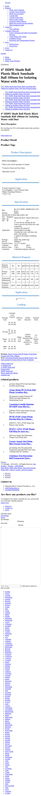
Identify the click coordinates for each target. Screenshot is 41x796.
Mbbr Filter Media (16, 468)
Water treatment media (16, 25)
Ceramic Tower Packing (17, 12)
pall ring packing (26, 470)
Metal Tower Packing (16, 14)
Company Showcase (12, 31)
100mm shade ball (7, 363)
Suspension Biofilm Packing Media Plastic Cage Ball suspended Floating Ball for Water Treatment (19, 359)
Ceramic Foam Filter (16, 17)
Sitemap (10, 466)
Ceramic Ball (13, 16)
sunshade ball (5, 375)
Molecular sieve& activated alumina (21, 23)
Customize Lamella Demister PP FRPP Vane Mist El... (21, 405)
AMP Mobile (19, 466)
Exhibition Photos (15, 38)
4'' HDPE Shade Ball (8, 367)
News (7, 42)
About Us (8, 27)
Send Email (5, 515)
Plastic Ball (4, 470)
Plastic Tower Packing (16, 10)
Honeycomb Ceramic (16, 19)
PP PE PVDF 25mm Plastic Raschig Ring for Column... (21, 418)
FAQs (7, 48)
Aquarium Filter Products (17, 21)
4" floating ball (6, 365)
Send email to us (6, 135)
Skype (3, 517)
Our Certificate (14, 29)
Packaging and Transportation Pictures (22, 40)
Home (7, 6)
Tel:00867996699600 (12, 490)
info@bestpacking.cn (12, 488)
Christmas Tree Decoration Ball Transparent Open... (20, 457)
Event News (13, 46)
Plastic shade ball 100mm (9, 373)
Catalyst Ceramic (14, 470)
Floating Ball (5, 369)
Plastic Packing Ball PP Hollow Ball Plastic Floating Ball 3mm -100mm (19, 355)
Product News (14, 44)
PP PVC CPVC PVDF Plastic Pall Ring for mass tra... (22, 430)
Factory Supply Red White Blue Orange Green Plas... (20, 442)
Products (8, 8)
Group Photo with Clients (17, 37)
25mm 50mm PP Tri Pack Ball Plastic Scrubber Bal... (22, 391)
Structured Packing (29, 468)
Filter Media (5, 468)
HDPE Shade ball (7, 371)
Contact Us (9, 50)
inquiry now (5, 503)
